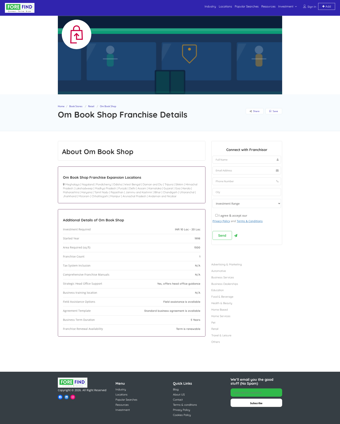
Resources (268, 6)
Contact (178, 399)
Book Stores (75, 106)
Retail (91, 106)
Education (217, 290)
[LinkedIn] (66, 397)
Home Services (220, 316)
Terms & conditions (185, 405)
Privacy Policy (221, 221)
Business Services (222, 277)
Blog (176, 389)
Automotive (218, 271)
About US (179, 394)
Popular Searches (247, 6)
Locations (225, 6)
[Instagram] (72, 397)
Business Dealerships (224, 284)
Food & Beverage (222, 296)
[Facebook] (60, 397)
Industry (210, 6)
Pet (213, 322)
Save (275, 111)
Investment (285, 6)
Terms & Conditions (250, 221)
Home (61, 106)
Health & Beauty (221, 303)
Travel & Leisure (221, 335)
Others (215, 342)
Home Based (219, 309)
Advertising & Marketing (226, 264)
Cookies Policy (182, 415)
